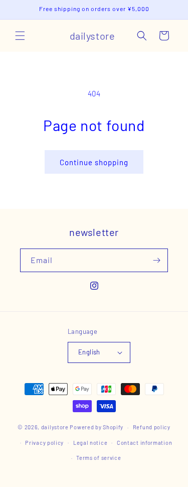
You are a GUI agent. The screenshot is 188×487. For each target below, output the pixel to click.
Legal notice (90, 442)
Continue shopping (94, 162)
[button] (20, 36)
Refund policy (151, 427)
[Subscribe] (156, 260)
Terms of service (98, 457)
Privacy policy (44, 442)
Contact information (144, 442)
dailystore (55, 427)
